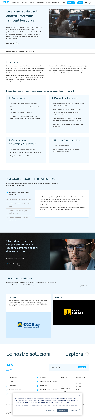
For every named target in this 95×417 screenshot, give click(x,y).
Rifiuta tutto (74, 410)
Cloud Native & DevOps (27, 2)
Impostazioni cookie (50, 410)
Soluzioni (48, 2)
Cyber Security (40, 2)
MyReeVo (71, 2)
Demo (80, 2)
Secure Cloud (15, 2)
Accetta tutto (62, 410)
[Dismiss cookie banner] (79, 396)
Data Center (55, 2)
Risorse (63, 2)
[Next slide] (86, 285)
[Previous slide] (82, 285)
